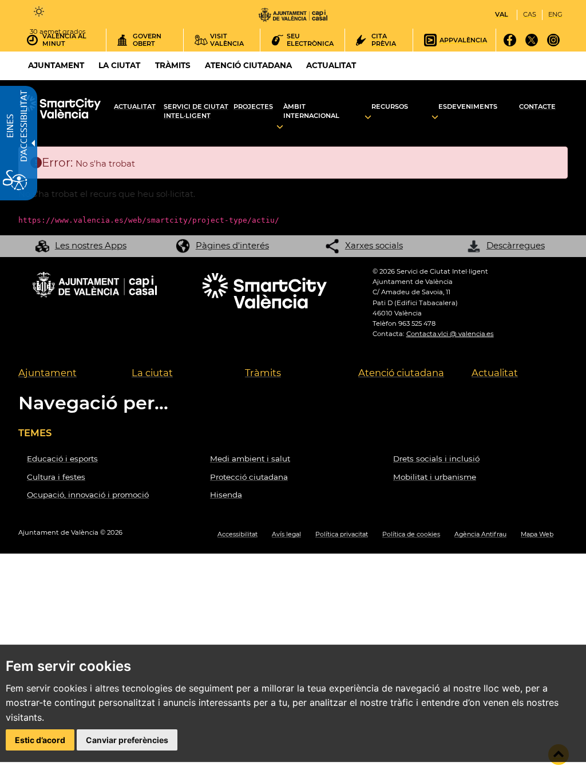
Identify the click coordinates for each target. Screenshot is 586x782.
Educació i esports (62, 458)
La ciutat (152, 372)
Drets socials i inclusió (436, 458)
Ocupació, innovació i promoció (88, 494)
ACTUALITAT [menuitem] (331, 65)
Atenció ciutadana (401, 372)
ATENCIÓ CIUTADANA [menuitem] (248, 65)
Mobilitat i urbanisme (434, 476)
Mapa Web (537, 534)
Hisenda (226, 494)
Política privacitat (341, 534)
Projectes (253, 106)
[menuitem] (66, 373)
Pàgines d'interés (232, 245)
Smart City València (64, 107)
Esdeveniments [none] (467, 106)
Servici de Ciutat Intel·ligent (196, 111)
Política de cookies (411, 534)
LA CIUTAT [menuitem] (119, 65)
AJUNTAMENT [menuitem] (56, 65)
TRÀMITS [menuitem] (173, 65)
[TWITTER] (532, 44)
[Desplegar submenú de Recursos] (368, 117)
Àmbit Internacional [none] (311, 111)
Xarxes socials (374, 245)
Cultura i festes (56, 476)
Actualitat (135, 106)
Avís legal (286, 534)
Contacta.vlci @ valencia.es (450, 334)
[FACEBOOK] (510, 44)
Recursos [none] (389, 106)
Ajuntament (47, 372)
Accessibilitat (237, 534)
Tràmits (263, 372)
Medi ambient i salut (250, 458)
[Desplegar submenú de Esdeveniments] (434, 117)
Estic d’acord (40, 740)
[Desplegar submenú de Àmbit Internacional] (279, 127)
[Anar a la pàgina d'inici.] (293, 14)
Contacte (537, 106)
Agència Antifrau (480, 534)
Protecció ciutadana (249, 476)
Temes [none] (35, 433)
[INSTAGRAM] (553, 44)
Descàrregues (515, 245)
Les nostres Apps (90, 245)
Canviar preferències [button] (127, 740)
